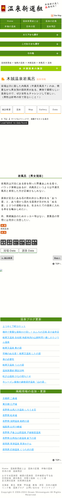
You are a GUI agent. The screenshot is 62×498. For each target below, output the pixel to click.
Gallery (43, 109)
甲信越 (27, 485)
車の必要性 (8, 359)
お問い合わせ (33, 487)
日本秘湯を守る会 (44, 475)
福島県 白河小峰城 (12, 427)
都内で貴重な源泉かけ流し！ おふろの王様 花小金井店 (31, 332)
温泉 (18, 109)
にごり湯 (41, 478)
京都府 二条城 (10, 398)
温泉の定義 (51, 21)
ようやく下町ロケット (14, 326)
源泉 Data (28, 250)
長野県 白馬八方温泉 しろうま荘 (19, 410)
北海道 (5, 485)
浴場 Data (9, 250)
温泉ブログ (18, 487)
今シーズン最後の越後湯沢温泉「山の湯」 (24, 382)
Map (31, 109)
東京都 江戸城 (10, 404)
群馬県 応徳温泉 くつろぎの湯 (18, 449)
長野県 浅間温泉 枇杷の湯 (16, 421)
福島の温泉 (19, 63)
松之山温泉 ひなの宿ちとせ (17, 376)
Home (10, 21)
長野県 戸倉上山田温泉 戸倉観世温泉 (22, 432)
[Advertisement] (23, 298)
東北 (13, 485)
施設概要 (6, 109)
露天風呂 (17, 478)
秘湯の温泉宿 (26, 475)
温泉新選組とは (30, 21)
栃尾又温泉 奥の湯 (12, 348)
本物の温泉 (10, 26)
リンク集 (6, 487)
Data (55, 109)
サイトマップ (48, 487)
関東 (19, 485)
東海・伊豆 (38, 485)
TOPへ (58, 264)
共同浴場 (6, 478)
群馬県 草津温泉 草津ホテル (17, 444)
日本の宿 (30, 26)
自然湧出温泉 (24, 480)
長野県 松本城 (10, 415)
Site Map (57, 15)
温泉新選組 (6, 63)
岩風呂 (42, 63)
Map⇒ (57, 258)
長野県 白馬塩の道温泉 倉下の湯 (19, 438)
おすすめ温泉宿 (10, 475)
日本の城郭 (51, 485)
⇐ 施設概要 (7, 258)
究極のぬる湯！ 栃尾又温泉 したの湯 (22, 353)
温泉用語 (51, 26)
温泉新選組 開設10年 (13, 370)
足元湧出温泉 (8, 480)
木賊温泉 (32, 63)
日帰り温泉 (29, 478)
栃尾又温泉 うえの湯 (13, 365)
